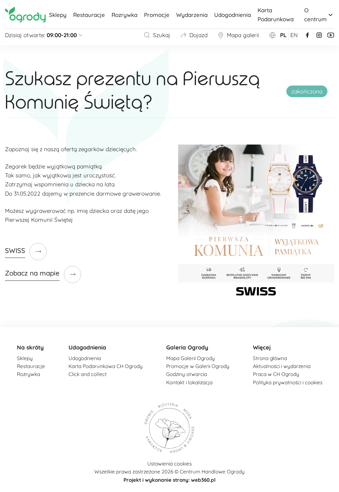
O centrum (315, 15)
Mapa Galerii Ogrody (190, 358)
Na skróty (30, 347)
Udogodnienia (232, 14)
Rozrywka (124, 14)
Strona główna (270, 358)
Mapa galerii (243, 34)
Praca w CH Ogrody (276, 374)
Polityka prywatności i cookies (287, 382)
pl (283, 34)
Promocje (157, 14)
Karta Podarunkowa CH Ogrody (106, 366)
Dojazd (198, 34)
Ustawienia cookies (169, 464)
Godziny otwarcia (186, 374)
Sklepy (58, 14)
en (294, 34)
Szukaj (161, 34)
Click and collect (88, 374)
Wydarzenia (192, 14)
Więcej (262, 347)
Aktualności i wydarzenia (282, 366)
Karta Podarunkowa (276, 15)
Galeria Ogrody (187, 347)
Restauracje (89, 14)
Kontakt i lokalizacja (189, 382)
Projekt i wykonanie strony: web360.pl (169, 480)
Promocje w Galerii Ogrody (197, 366)
